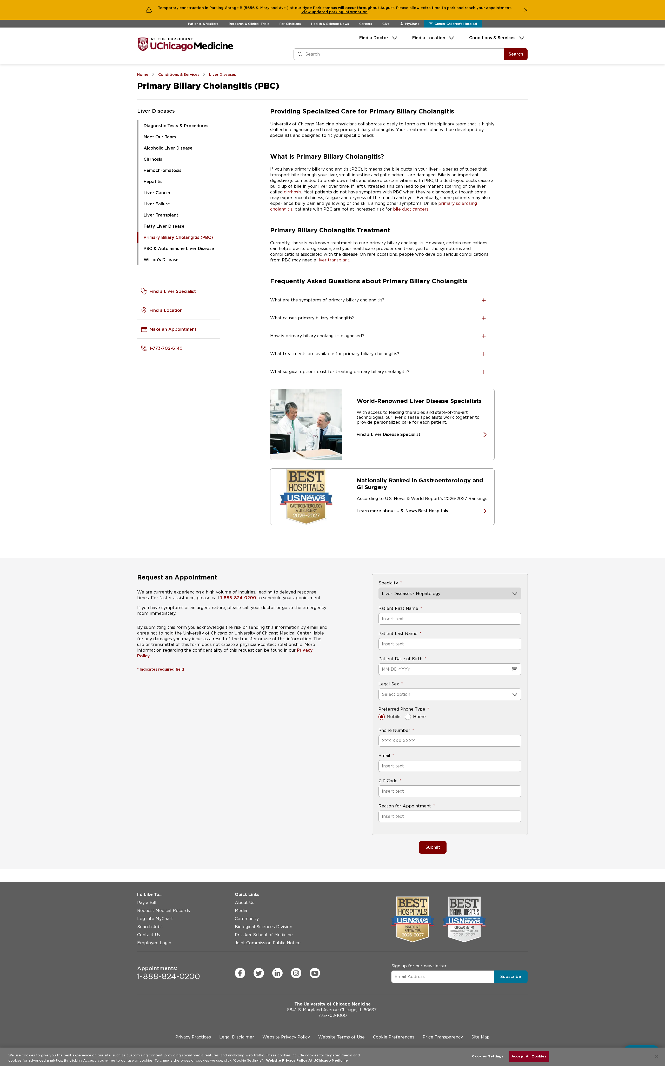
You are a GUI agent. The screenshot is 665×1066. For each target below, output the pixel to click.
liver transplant (333, 260)
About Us (244, 902)
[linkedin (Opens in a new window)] (277, 973)
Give (386, 24)
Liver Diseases (156, 111)
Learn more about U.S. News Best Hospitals (402, 510)
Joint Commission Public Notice (268, 942)
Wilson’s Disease (161, 259)
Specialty (388, 583)
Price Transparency (443, 1037)
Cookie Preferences (393, 1037)
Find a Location (428, 37)
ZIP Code (387, 780)
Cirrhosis (153, 159)
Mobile (394, 716)
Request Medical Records (163, 910)
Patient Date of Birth (400, 658)
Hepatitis (153, 181)
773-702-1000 (332, 1015)
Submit (432, 847)
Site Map (480, 1037)
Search (516, 54)
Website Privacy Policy (286, 1037)
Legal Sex (388, 684)
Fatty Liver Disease (164, 226)
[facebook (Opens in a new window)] (240, 973)
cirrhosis (292, 192)
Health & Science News (330, 24)
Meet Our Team (160, 136)
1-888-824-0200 (238, 597)
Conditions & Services (492, 37)
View (306, 12)
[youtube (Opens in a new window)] (315, 973)
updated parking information (340, 12)
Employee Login (154, 942)
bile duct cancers (411, 209)
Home (419, 716)
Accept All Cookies (528, 1056)
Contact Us (148, 934)
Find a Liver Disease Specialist (388, 434)
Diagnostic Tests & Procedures (176, 125)
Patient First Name (398, 608)
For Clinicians (290, 24)
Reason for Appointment (404, 806)
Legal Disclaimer (236, 1037)
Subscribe (510, 976)
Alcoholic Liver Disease (168, 148)
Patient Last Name (397, 633)
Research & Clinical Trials (249, 24)
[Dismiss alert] (526, 10)
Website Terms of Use (341, 1037)
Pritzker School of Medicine (264, 934)
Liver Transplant (161, 215)
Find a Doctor (373, 37)
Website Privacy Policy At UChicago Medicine (307, 1060)
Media (241, 910)
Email (384, 755)
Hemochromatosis (162, 170)
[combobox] (382, 694)
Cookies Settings (487, 1056)
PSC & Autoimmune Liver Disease (179, 248)
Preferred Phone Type (401, 709)
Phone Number (394, 730)
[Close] (656, 1056)
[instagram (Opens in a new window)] (296, 973)
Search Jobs (150, 926)
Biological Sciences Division (263, 926)
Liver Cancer (157, 192)
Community (247, 918)
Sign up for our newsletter (419, 965)
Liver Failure (157, 203)
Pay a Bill (146, 902)
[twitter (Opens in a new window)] (259, 973)
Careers (365, 24)
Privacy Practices (193, 1037)
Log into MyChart (155, 918)
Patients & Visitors (203, 24)
